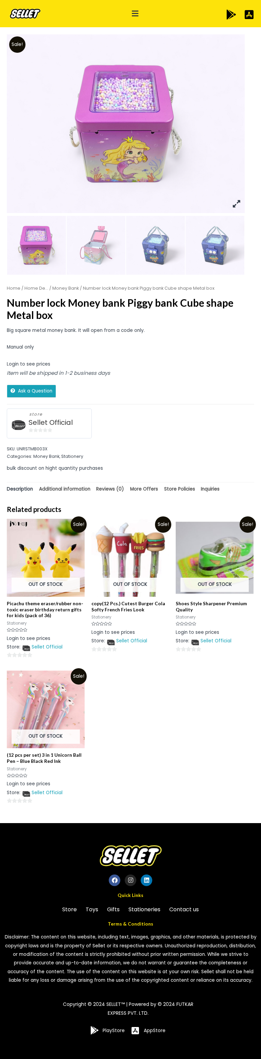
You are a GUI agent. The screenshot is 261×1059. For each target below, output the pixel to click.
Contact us (184, 909)
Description (20, 489)
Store (69, 909)
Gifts (113, 909)
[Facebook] (114, 880)
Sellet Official (51, 422)
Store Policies (179, 489)
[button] (135, 13)
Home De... (36, 288)
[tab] (20, 489)
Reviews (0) (110, 489)
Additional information (64, 489)
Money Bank (65, 288)
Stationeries (144, 909)
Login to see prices (28, 364)
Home (13, 288)
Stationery (72, 456)
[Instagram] (130, 880)
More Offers (144, 489)
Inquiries (210, 489)
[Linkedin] (146, 880)
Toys (92, 909)
